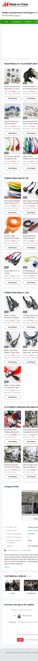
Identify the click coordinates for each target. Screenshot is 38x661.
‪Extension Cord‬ (33, 530)
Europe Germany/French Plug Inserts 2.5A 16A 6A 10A (12, 88)
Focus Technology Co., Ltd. (27, 652)
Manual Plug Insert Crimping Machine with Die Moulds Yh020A (11, 432)
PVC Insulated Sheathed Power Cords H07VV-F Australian (12, 203)
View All (6, 567)
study (12, 593)
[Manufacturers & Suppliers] (15, 4)
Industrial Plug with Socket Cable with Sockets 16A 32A (29, 238)
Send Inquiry (12, 98)
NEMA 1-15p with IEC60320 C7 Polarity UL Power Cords (12, 317)
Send (20, 640)
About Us (28, 22)
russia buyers (31, 593)
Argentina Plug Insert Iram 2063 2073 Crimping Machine (12, 467)
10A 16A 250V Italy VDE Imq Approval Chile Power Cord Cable (12, 158)
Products (18, 22)
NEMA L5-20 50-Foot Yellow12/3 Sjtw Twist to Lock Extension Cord (12, 352)
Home (6, 22)
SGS (29, 550)
